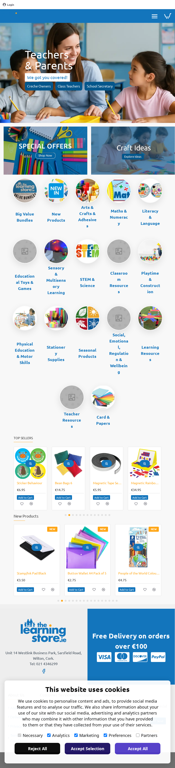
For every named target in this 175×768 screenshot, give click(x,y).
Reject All (37, 748)
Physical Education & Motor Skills (25, 353)
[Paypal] (158, 657)
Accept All (138, 748)
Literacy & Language (150, 217)
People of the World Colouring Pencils (139, 573)
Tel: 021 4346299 (44, 663)
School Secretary (100, 86)
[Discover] (140, 657)
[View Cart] (167, 16)
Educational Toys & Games (25, 282)
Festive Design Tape (31, 483)
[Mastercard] (122, 657)
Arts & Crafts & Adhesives (87, 216)
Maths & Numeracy (119, 217)
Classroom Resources (119, 282)
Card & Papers (103, 420)
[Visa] (104, 657)
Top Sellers (23, 438)
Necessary (33, 735)
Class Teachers (69, 86)
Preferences (120, 735)
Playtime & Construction (150, 282)
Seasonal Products (87, 353)
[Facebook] (43, 670)
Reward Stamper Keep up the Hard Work (145, 483)
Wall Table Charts (67, 483)
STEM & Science (87, 282)
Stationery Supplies (56, 353)
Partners (149, 735)
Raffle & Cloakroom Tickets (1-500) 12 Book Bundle (107, 483)
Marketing (89, 735)
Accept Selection (87, 748)
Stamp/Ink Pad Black (31, 573)
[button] (30, 463)
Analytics (61, 735)
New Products (56, 217)
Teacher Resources (71, 420)
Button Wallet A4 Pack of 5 (87, 573)
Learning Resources (150, 353)
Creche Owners (39, 86)
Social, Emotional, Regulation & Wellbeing (119, 353)
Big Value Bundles (24, 217)
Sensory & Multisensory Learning (56, 280)
